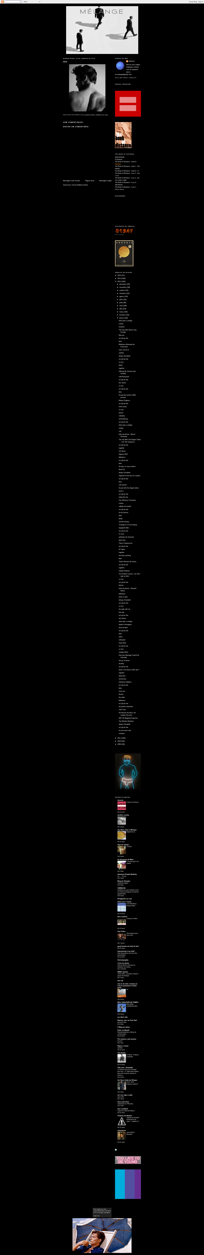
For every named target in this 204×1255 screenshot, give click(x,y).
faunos (121, 413)
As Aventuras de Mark (125, 859)
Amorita (120, 800)
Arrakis (132, 61)
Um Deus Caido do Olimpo (127, 1080)
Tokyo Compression (125, 543)
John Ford (122, 709)
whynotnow (119, 185)
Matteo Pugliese (124, 400)
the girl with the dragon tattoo (129, 488)
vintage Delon (123, 652)
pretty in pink (123, 597)
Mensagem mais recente (71, 181)
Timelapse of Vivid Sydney (128, 525)
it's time (121, 534)
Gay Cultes (121, 931)
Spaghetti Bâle (124, 528)
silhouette (122, 640)
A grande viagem (122, 883)
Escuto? (120, 1041)
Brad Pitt (122, 469)
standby (120, 1048)
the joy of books (124, 660)
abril (121, 309)
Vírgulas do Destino (124, 1116)
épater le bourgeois (125, 624)
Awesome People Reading (127, 874)
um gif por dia (123, 338)
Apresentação (119, 157)
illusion (121, 694)
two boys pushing (125, 555)
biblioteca (122, 457)
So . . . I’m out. (121, 876)
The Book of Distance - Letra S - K (127, 171)
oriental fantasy (124, 522)
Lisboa (121, 324)
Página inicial (89, 181)
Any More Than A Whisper (127, 830)
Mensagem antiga (105, 181)
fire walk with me (124, 609)
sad (120, 431)
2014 (119, 275)
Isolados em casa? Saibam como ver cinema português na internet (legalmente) (128, 892)
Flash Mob (122, 643)
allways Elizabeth (125, 600)
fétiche (121, 585)
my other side (122, 1017)
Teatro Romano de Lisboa (127, 561)
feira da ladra (123, 627)
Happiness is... (131, 832)
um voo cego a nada (124, 1095)
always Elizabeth (124, 356)
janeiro (121, 318)
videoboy (122, 416)
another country (123, 815)
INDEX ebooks (122, 972)
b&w (120, 341)
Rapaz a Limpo (122, 1046)
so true (121, 362)
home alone (123, 406)
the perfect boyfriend (126, 706)
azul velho (120, 1097)
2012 (119, 281)
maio (121, 306)
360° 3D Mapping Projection (128, 718)
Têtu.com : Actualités (125, 1067)
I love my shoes (123, 963)
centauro (122, 733)
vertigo (121, 428)
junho (121, 302)
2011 (119, 738)
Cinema (129, 846)
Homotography (122, 960)
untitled (121, 353)
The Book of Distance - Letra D (125, 162)
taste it (121, 491)
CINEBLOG (121, 888)
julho (121, 299)
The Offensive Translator (127, 500)
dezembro (123, 284)
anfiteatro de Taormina (126, 537)
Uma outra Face (123, 1102)
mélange (102, 11)
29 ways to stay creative (127, 466)
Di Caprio (122, 549)
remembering (123, 419)
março (121, 312)
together (121, 368)
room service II (124, 350)
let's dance (122, 383)
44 (127, 989)
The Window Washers (126, 721)
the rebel (122, 697)
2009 (119, 744)
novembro (123, 287)
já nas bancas (123, 512)
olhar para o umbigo (125, 321)
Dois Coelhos (122, 917)
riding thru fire (123, 497)
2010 (119, 741)
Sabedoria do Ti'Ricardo (125, 1104)
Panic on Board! (123, 1030)
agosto (121, 296)
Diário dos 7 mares (124, 902)
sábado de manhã (125, 506)
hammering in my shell (125, 951)
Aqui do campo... (123, 845)
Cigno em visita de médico (125, 1111)
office (121, 637)
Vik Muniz (122, 451)
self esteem (123, 485)
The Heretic (121, 1053)
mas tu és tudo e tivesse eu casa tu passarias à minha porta (127, 985)
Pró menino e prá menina (126, 1039)
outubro (122, 290)
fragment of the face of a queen (129, 476)
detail (120, 365)
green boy (122, 540)
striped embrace (124, 571)
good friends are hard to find (127, 946)
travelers (122, 327)
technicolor (122, 679)
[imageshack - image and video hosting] (116, 1150)
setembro (122, 293)
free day (121, 612)
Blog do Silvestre (123, 881)
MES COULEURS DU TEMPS (127, 1002)
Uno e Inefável (122, 1109)
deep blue (122, 676)
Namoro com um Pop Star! (127, 1020)
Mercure (121, 335)
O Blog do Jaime (123, 1027)
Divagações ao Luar (124, 899)
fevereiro (122, 315)
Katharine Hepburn (125, 682)
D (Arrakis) (118, 159)
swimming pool (124, 376)
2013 (119, 278)
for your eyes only (125, 730)
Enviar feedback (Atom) (80, 185)
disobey (121, 663)
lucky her (122, 691)
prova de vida (121, 1022)
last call (120, 981)
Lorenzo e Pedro (132, 918)
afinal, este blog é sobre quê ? (129, 670)
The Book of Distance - (123, 178)
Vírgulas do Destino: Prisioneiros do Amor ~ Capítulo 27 (133, 1119)
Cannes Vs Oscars (132, 802)
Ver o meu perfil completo (125, 77)
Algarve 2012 (123, 454)
